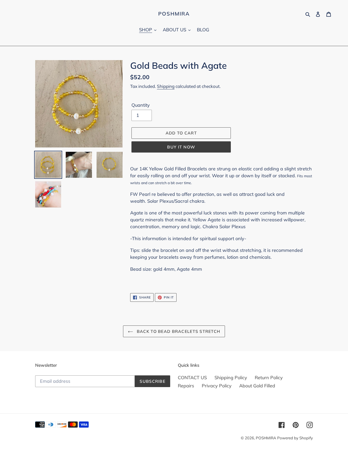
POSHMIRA (174, 14)
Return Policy (269, 377)
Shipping (166, 86)
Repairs (186, 386)
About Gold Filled (257, 386)
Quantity (140, 105)
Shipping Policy (231, 377)
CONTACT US (192, 377)
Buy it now (181, 146)
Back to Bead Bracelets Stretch (178, 331)
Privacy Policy (217, 386)
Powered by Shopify (295, 437)
